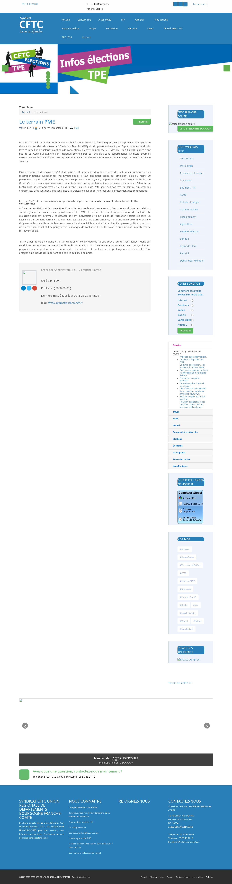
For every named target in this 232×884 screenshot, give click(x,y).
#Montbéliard (186, 629)
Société (176, 425)
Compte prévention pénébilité (83, 807)
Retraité (184, 253)
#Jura (195, 605)
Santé (182, 195)
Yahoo (181, 310)
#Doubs (184, 605)
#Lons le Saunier (188, 613)
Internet (182, 300)
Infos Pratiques (180, 466)
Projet (93, 28)
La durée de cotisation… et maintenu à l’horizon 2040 (192, 366)
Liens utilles (197, 877)
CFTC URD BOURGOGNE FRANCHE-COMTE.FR (50, 877)
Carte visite (184, 319)
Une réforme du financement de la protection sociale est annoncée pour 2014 (193, 391)
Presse (170, 877)
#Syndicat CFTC (187, 581)
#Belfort (197, 621)
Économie (178, 446)
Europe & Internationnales (185, 432)
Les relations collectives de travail (85, 852)
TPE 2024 (67, 37)
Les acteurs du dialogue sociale (84, 832)
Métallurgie (186, 165)
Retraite (133, 28)
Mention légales (157, 877)
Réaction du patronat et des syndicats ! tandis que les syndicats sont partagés (192, 404)
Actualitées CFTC (173, 28)
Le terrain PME (37, 121)
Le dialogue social (77, 827)
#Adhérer (184, 549)
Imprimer (142, 121)
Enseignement (187, 216)
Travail (176, 412)
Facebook (183, 305)
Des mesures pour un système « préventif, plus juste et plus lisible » (194, 373)
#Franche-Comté (188, 597)
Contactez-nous (182, 877)
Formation (112, 28)
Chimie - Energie (189, 202)
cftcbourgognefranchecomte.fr (65, 302)
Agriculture (186, 224)
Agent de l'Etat (188, 246)
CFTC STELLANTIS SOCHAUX (195, 128)
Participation (179, 452)
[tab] (190, 345)
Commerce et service (191, 173)
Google (182, 315)
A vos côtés (105, 19)
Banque (184, 238)
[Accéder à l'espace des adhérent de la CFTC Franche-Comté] (185, 4)
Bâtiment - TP (187, 187)
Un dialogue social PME (80, 838)
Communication (188, 209)
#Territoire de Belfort (190, 565)
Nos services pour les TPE (81, 822)
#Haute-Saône (187, 557)
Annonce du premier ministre (193, 357)
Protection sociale (181, 459)
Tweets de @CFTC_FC (180, 683)
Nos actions (161, 19)
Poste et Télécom (189, 231)
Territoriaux (186, 158)
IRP (123, 19)
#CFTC (183, 573)
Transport (185, 180)
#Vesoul (184, 621)
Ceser (150, 28)
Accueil (26, 112)
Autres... (183, 324)
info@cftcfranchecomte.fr (187, 841)
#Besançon (185, 589)
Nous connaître (71, 28)
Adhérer (140, 19)
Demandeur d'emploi (191, 260)
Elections (177, 439)
